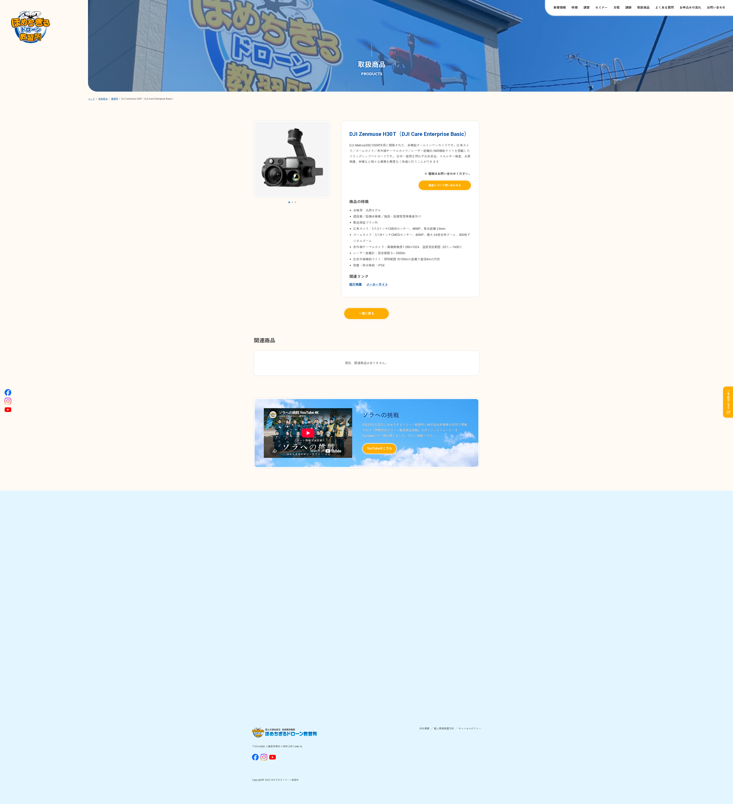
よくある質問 (664, 7)
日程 (617, 7)
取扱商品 (643, 7)
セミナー (601, 7)
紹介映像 (355, 284)
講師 (628, 7)
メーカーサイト (377, 284)
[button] (289, 202)
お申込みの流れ (690, 7)
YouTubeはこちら (379, 448)
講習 (587, 7)
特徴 (575, 7)
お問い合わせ (716, 7)
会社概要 (424, 728)
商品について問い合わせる (445, 185)
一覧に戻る (366, 313)
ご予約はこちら (728, 399)
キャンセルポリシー (470, 728)
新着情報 (560, 7)
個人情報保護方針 (444, 728)
